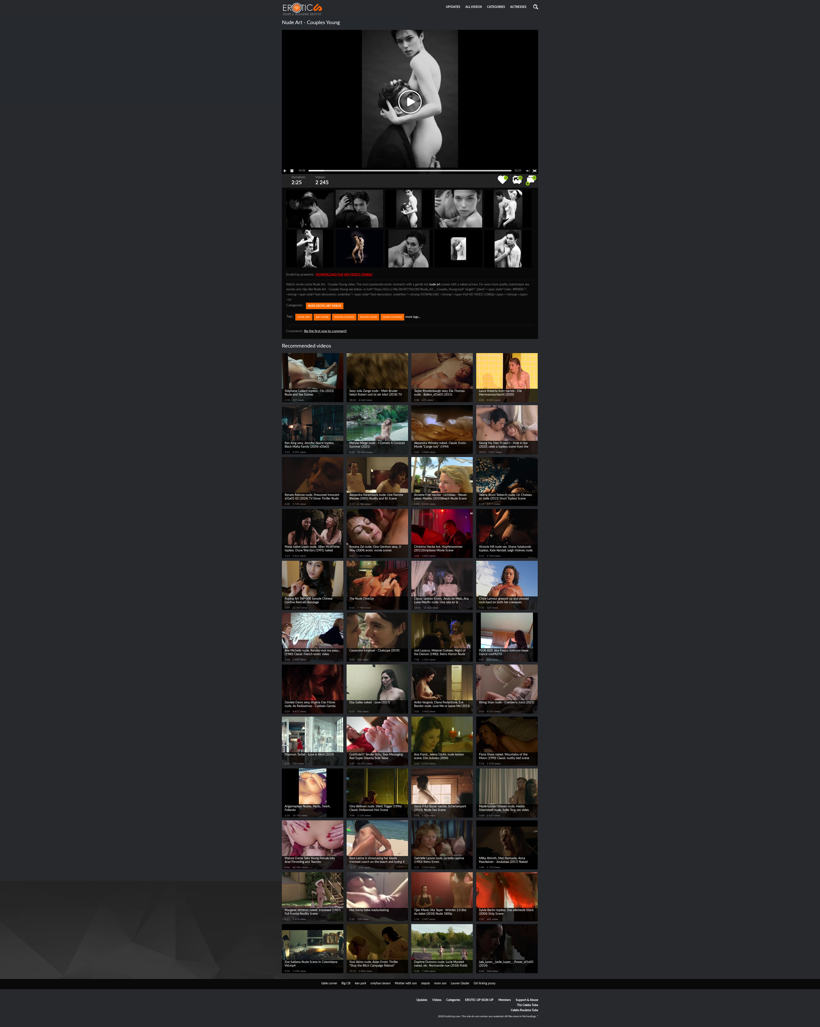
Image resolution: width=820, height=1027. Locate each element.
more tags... (412, 317)
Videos (436, 1000)
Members (504, 1000)
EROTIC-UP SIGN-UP (479, 1000)
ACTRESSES (518, 7)
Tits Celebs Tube (527, 1005)
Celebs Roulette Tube (524, 1010)
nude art (434, 284)
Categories (453, 1000)
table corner (329, 983)
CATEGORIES (496, 7)
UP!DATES (453, 7)
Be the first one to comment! (325, 331)
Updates (421, 1000)
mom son (440, 983)
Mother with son (406, 983)
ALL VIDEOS (473, 7)
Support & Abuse (527, 1000)
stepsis (425, 983)
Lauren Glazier (460, 983)
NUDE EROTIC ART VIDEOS (324, 306)
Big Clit (346, 983)
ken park (360, 983)
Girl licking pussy (484, 983)
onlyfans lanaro (380, 983)
